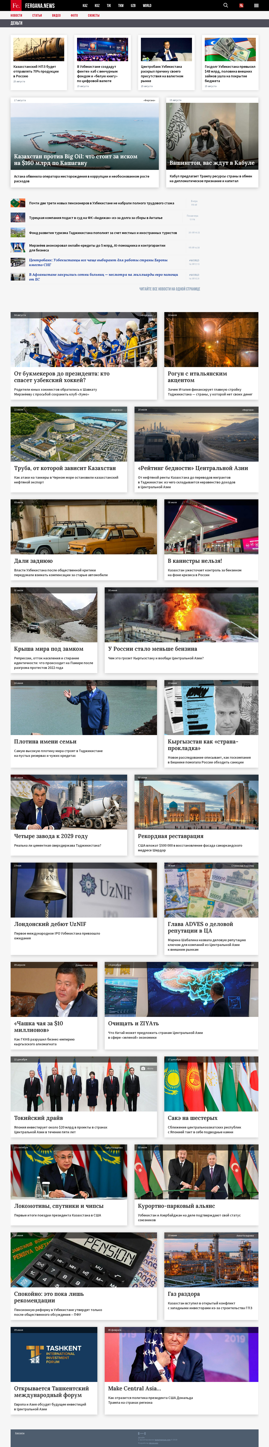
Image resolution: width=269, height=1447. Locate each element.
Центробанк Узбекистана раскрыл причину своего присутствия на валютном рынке (162, 73)
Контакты (20, 1433)
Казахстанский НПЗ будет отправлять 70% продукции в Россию (36, 71)
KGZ (97, 5)
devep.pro (153, 1443)
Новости (16, 15)
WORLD (147, 5)
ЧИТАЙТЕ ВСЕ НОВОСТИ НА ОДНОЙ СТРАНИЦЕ (169, 289)
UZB (133, 5)
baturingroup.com (163, 1440)
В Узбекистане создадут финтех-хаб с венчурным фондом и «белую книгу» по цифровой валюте (97, 73)
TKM (121, 5)
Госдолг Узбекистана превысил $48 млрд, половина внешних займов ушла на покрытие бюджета (230, 73)
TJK (109, 5)
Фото (74, 15)
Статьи (37, 15)
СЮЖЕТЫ (94, 15)
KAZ (85, 5)
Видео (56, 15)
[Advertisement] (233, 253)
